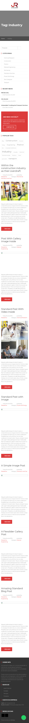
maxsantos (4, 176)
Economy (21, 141)
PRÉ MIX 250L (5, 92)
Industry (6, 151)
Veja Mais (7, 229)
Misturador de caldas (6, 155)
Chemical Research (22, 317)
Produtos (6, 696)
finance (20, 145)
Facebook (3, 715)
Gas (2, 148)
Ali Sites (13, 720)
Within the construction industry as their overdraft (13, 168)
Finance (6, 64)
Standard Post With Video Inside (12, 310)
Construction (7, 61)
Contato (6, 691)
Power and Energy (22, 405)
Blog (3, 141)
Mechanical (20, 176)
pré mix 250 (4, 158)
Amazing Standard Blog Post (12, 590)
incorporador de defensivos (10, 148)
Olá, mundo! (4, 99)
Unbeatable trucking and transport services (14, 105)
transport (13, 159)
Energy (3, 145)
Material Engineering (9, 67)
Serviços (6, 693)
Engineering (11, 145)
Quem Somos (7, 688)
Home (3, 38)
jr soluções (15, 152)
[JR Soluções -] (14, 4)
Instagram (6, 715)
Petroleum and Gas (6, 178)
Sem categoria (8, 79)
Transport (6, 82)
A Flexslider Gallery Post (12, 533)
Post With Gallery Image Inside (11, 240)
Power (19, 155)
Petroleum (14, 155)
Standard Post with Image (12, 398)
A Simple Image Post (13, 465)
